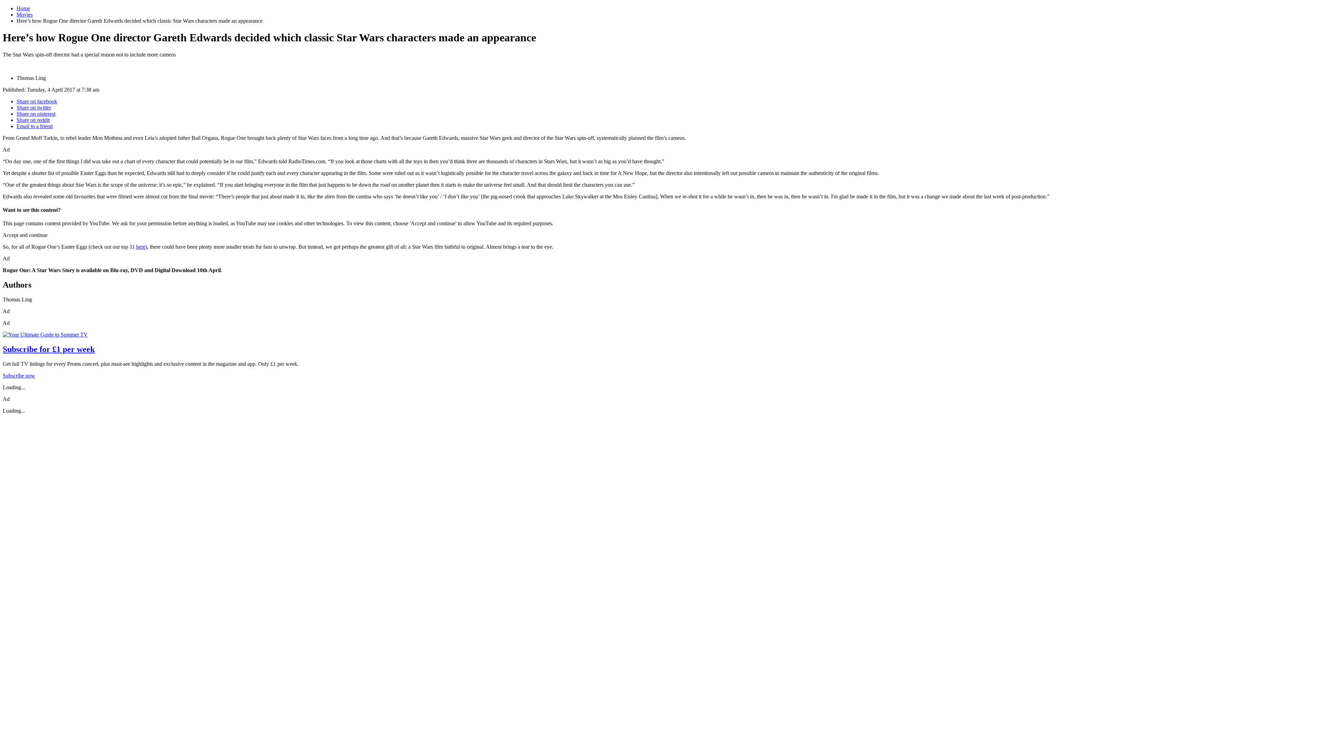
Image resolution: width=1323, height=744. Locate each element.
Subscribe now (19, 376)
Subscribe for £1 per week (49, 349)
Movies (25, 15)
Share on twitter (34, 108)
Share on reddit (33, 120)
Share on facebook (37, 101)
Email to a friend (35, 126)
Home (23, 8)
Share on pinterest (36, 114)
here (140, 247)
